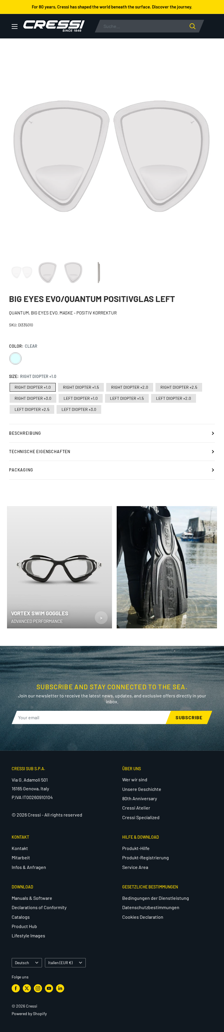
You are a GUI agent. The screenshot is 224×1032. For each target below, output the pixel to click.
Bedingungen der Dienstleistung (155, 898)
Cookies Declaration (142, 917)
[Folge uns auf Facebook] (16, 988)
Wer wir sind (134, 779)
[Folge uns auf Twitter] (27, 988)
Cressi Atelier (136, 807)
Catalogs (21, 917)
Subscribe (189, 717)
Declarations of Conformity (39, 907)
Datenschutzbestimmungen (150, 907)
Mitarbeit (21, 857)
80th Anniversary (139, 798)
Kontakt (20, 848)
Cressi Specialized (141, 817)
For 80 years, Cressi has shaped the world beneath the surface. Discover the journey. (112, 6)
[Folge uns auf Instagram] (38, 988)
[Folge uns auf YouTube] (49, 988)
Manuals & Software (32, 898)
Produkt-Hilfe (136, 848)
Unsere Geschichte (141, 789)
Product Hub (24, 926)
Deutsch (22, 962)
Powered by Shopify (29, 1013)
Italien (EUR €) (60, 962)
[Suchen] (197, 26)
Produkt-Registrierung (145, 857)
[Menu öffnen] (15, 26)
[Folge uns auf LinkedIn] (60, 988)
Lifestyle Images (28, 935)
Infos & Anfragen (29, 867)
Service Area (135, 867)
